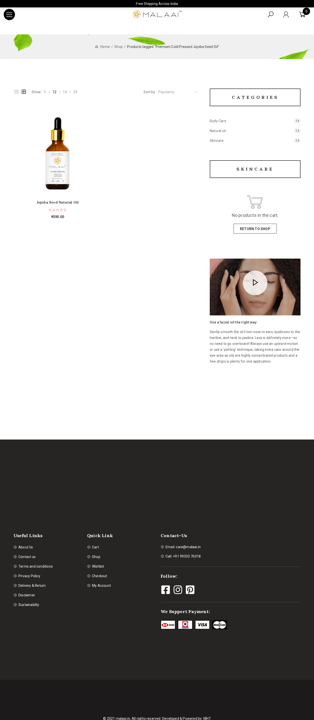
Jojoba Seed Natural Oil (58, 202)
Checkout (99, 576)
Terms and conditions (35, 566)
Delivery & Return (32, 586)
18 (65, 92)
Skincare (217, 141)
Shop (118, 47)
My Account (101, 586)
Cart (95, 547)
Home (105, 47)
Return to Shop (255, 229)
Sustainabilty (28, 605)
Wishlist (98, 566)
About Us (25, 547)
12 (54, 92)
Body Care (218, 121)
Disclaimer (26, 595)
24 (75, 92)
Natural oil (218, 131)
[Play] (255, 283)
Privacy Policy (29, 576)
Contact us (27, 557)
